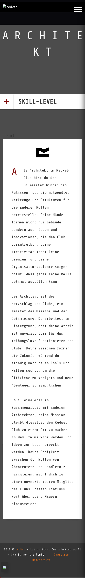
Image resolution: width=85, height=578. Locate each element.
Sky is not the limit (27, 554)
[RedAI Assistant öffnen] (4, 567)
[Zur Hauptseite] (10, 7)
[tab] (42, 101)
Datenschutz (41, 560)
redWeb (20, 549)
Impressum (61, 554)
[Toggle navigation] (78, 10)
